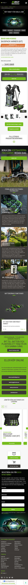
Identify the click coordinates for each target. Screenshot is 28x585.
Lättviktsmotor (14, 392)
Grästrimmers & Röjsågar (6, 543)
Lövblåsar (3, 548)
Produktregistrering (18, 564)
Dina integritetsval (9, 581)
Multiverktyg (3, 551)
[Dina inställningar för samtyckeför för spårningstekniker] (25, 583)
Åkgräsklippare (18, 541)
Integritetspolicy (5, 513)
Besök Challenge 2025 (14, 350)
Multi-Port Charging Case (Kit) (11, 435)
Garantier (16, 561)
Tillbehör (16, 548)
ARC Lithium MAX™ (5, 558)
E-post (3, 502)
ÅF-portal (16, 563)
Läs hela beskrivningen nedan (14, 124)
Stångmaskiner (18, 543)
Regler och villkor (18, 560)
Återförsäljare (17, 558)
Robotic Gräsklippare (5, 545)
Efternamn (4, 494)
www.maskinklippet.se (14, 377)
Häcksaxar (3, 546)
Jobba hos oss (4, 567)
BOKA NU (14, 158)
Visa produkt (12, 443)
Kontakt (2, 561)
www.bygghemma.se (14, 382)
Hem (2, 6)
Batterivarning (4, 560)
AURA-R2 (3, 556)
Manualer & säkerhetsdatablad (5, 565)
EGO (16, 3)
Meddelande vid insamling (8, 583)
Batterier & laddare (18, 545)
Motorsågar (3, 549)
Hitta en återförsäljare (14, 69)
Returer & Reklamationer (20, 568)
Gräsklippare (3, 541)
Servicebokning (18, 566)
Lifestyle (16, 546)
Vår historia (3, 563)
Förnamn (4, 487)
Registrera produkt (14, 129)
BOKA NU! (14, 78)
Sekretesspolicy (18, 556)
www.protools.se (14, 387)
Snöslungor (17, 549)
